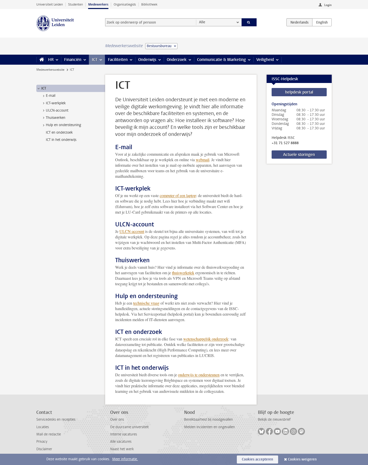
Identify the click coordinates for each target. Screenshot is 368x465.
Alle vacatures (120, 441)
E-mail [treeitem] (50, 95)
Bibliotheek (149, 4)
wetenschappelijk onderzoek (205, 338)
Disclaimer (44, 449)
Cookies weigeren (302, 459)
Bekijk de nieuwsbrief (274, 419)
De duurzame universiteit (129, 427)
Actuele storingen (299, 154)
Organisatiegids (125, 4)
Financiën (72, 59)
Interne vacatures (123, 434)
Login (328, 5)
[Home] (40, 60)
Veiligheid (265, 59)
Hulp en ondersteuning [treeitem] (63, 125)
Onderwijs (147, 59)
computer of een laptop (178, 195)
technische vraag (146, 303)
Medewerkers (98, 4)
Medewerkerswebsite (50, 70)
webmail (202, 159)
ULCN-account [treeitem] (57, 110)
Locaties (42, 427)
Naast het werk (122, 449)
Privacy (41, 441)
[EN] (322, 22)
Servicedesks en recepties (55, 419)
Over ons (117, 419)
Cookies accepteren (257, 459)
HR (51, 59)
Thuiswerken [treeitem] (55, 117)
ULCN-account (131, 231)
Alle (202, 22)
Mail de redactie (48, 434)
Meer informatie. (125, 459)
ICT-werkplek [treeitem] (56, 103)
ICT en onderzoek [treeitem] (59, 132)
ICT (94, 59)
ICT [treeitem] (43, 88)
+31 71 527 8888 (285, 143)
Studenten (75, 4)
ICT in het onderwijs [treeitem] (61, 139)
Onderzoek (177, 59)
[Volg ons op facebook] (269, 431)
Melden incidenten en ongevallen (209, 427)
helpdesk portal (299, 92)
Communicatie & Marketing (221, 59)
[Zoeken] (249, 22)
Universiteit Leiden (49, 4)
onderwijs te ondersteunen (199, 374)
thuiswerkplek (183, 272)
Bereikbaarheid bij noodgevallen (208, 419)
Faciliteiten (118, 59)
